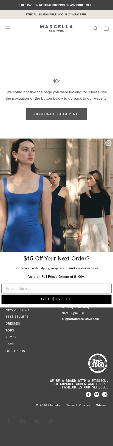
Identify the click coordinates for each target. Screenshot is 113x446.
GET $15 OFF (56, 299)
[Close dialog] (108, 143)
